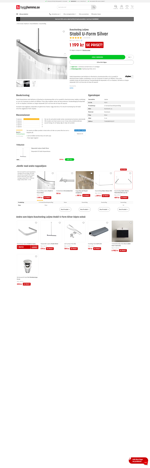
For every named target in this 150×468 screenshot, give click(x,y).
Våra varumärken (84, 14)
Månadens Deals (96, 14)
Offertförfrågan (102, 62)
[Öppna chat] (145, 463)
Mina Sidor (122, 8)
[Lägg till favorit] (63, 31)
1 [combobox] (129, 57)
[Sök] (93, 7)
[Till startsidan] (28, 7)
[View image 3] (34, 84)
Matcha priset (86, 50)
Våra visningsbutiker (69, 14)
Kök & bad (20, 23)
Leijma (71, 88)
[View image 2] (27, 84)
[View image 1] (19, 84)
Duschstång (42, 23)
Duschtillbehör (34, 23)
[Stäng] (129, 458)
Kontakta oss (55, 14)
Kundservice (116, 8)
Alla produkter (23, 14)
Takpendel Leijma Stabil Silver (40, 148)
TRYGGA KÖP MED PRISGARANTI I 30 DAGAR (57, 1)
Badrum (26, 23)
